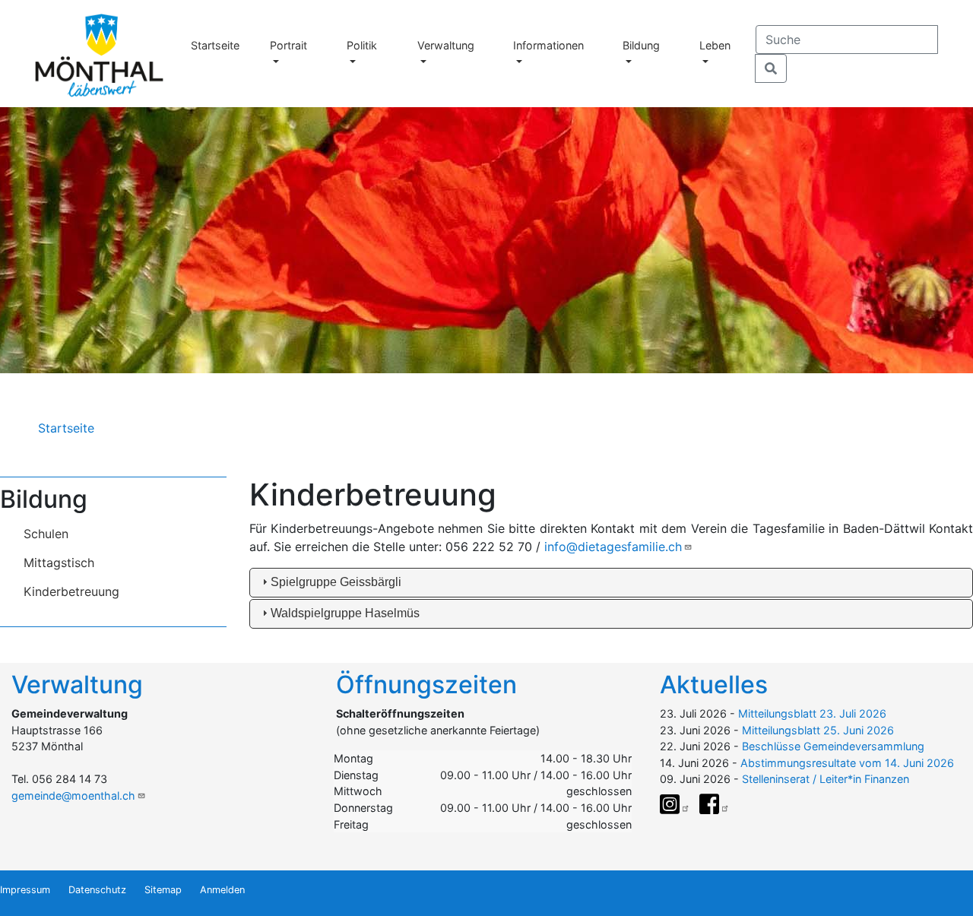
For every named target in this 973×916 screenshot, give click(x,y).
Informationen (548, 45)
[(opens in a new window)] (675, 804)
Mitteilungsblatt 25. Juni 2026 (818, 730)
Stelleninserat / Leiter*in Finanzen (825, 778)
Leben (715, 45)
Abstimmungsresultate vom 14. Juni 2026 (847, 762)
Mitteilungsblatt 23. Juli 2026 (812, 713)
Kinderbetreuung (71, 591)
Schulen (46, 533)
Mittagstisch (59, 562)
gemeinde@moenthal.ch (73, 795)
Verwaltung (445, 45)
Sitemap (163, 889)
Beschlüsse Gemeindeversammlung (833, 746)
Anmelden (222, 889)
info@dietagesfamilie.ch (613, 546)
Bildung (641, 45)
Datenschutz (97, 889)
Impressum (25, 889)
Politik (362, 45)
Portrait (288, 45)
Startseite (215, 45)
